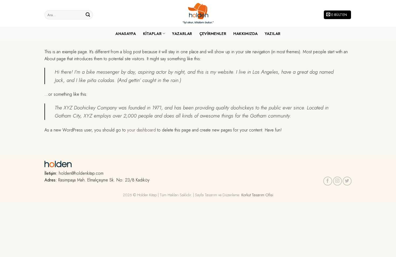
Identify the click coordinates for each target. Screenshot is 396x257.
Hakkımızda (245, 33)
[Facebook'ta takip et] (327, 181)
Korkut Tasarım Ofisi (257, 195)
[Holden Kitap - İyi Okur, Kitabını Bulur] (198, 13)
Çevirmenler (212, 33)
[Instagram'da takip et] (337, 181)
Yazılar (273, 33)
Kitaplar (152, 33)
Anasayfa (125, 33)
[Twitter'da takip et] (347, 181)
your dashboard (141, 130)
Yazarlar (182, 33)
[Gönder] (87, 14)
